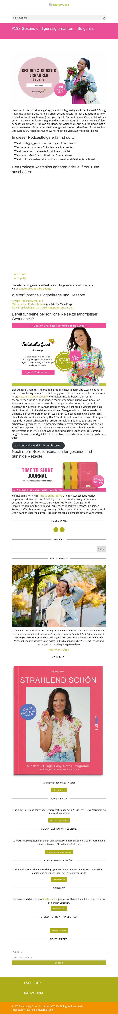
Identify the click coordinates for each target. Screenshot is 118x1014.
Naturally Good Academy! (34, 396)
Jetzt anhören (59, 908)
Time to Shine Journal (50, 495)
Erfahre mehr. (50, 899)
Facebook (33, 983)
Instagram (33, 993)
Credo (66, 649)
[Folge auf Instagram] (62, 529)
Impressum (18, 1009)
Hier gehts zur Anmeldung (59, 852)
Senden (59, 962)
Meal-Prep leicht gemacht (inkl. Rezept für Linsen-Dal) (42, 307)
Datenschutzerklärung (40, 1009)
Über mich (54, 649)
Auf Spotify (20, 278)
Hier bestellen (59, 790)
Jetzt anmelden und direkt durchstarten (38, 445)
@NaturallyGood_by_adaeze (35, 288)
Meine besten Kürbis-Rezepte (29, 304)
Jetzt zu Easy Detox (59, 820)
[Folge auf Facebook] (55, 529)
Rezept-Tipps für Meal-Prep (27, 301)
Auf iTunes (20, 274)
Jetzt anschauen (59, 930)
